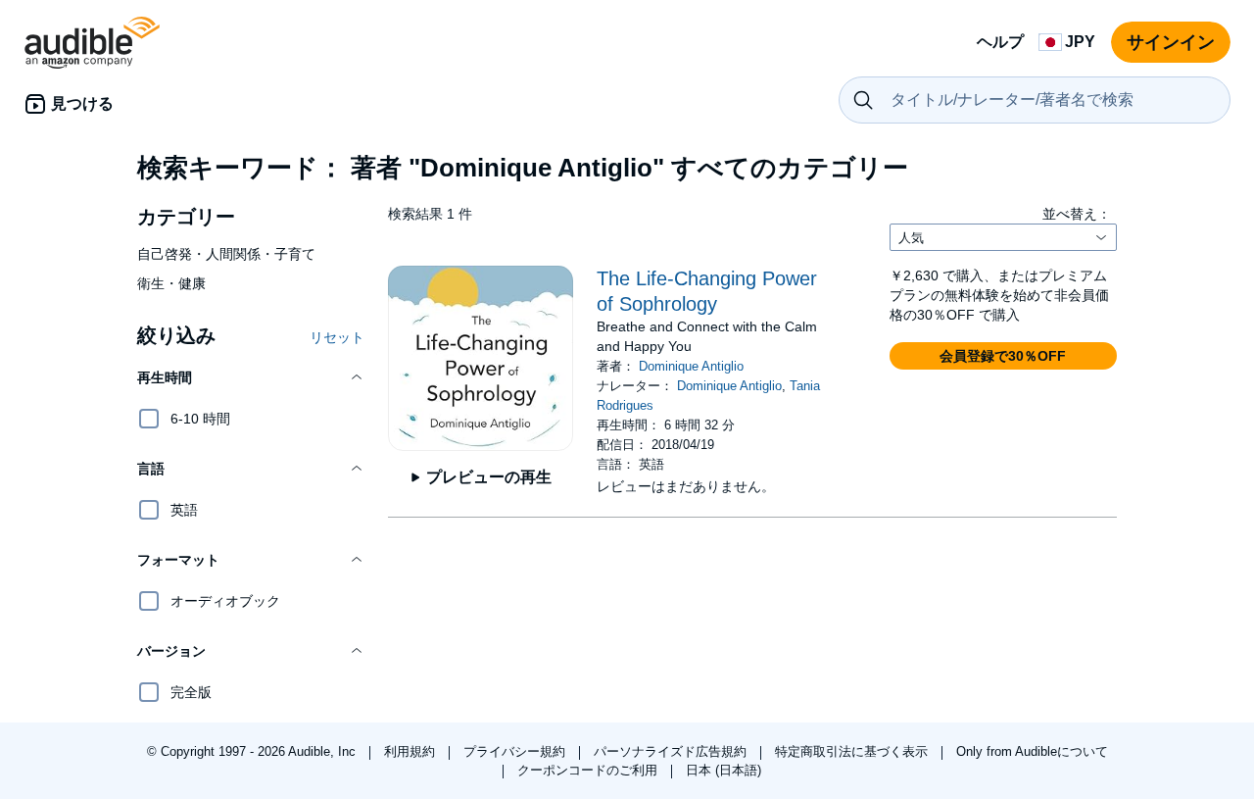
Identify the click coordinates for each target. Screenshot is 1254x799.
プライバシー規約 (516, 751)
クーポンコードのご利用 (589, 770)
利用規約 (411, 751)
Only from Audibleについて (1032, 751)
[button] (250, 377)
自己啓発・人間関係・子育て (226, 254)
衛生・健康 (171, 283)
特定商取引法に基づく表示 (853, 751)
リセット (337, 337)
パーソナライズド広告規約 (672, 751)
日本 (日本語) (723, 770)
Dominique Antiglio (691, 366)
